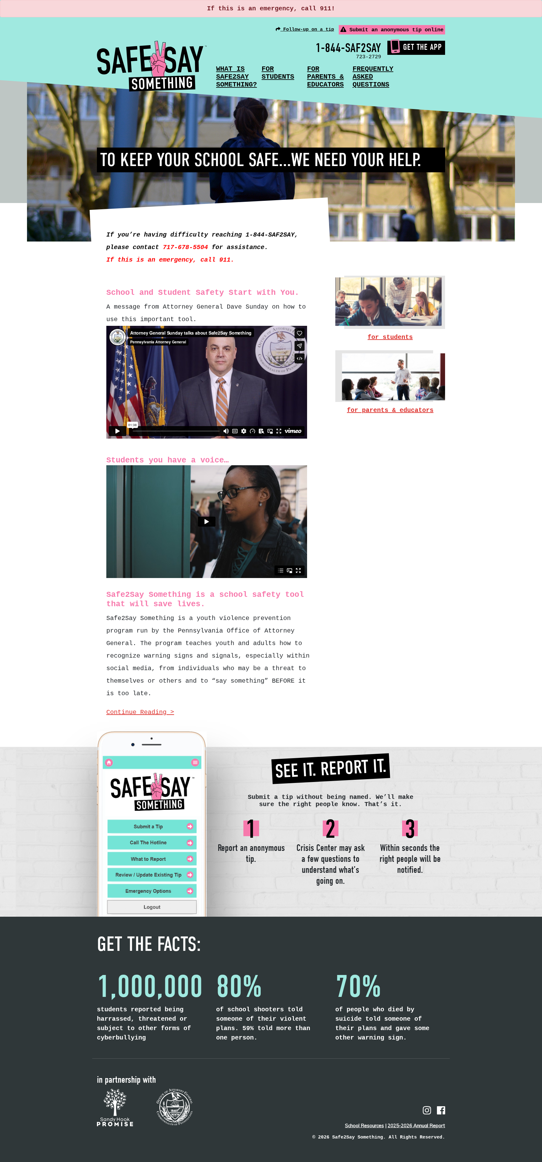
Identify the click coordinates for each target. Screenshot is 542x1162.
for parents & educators (390, 410)
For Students (278, 73)
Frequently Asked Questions (373, 77)
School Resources (364, 1125)
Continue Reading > (140, 712)
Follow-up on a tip (307, 29)
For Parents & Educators (325, 77)
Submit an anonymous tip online (395, 30)
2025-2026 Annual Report (416, 1125)
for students (390, 337)
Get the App (422, 47)
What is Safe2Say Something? (236, 77)
